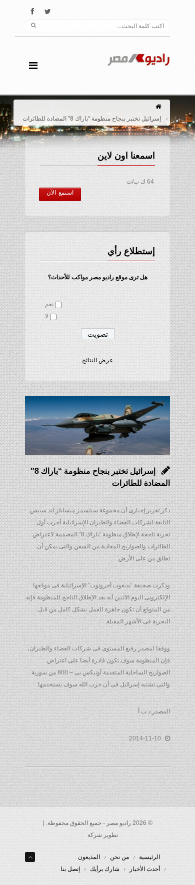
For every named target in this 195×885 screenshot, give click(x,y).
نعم (49, 304)
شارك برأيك (105, 868)
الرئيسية (149, 856)
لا (46, 316)
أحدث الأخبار (145, 868)
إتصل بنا (70, 868)
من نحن (119, 856)
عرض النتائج (97, 360)
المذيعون (89, 856)
